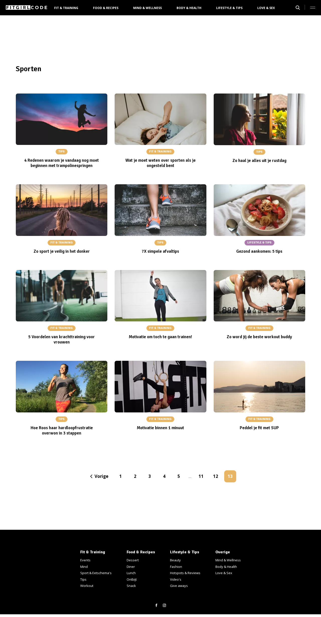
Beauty (175, 560)
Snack (131, 585)
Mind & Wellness (147, 8)
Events (85, 560)
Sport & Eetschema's (96, 573)
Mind (84, 566)
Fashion (176, 566)
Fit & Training (66, 8)
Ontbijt (132, 579)
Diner (131, 566)
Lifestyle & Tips (229, 8)
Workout (86, 585)
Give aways (179, 585)
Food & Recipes (105, 8)
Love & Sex (266, 8)
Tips (83, 579)
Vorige (101, 476)
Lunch (131, 573)
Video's (175, 579)
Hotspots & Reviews (185, 573)
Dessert (133, 560)
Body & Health (189, 8)
